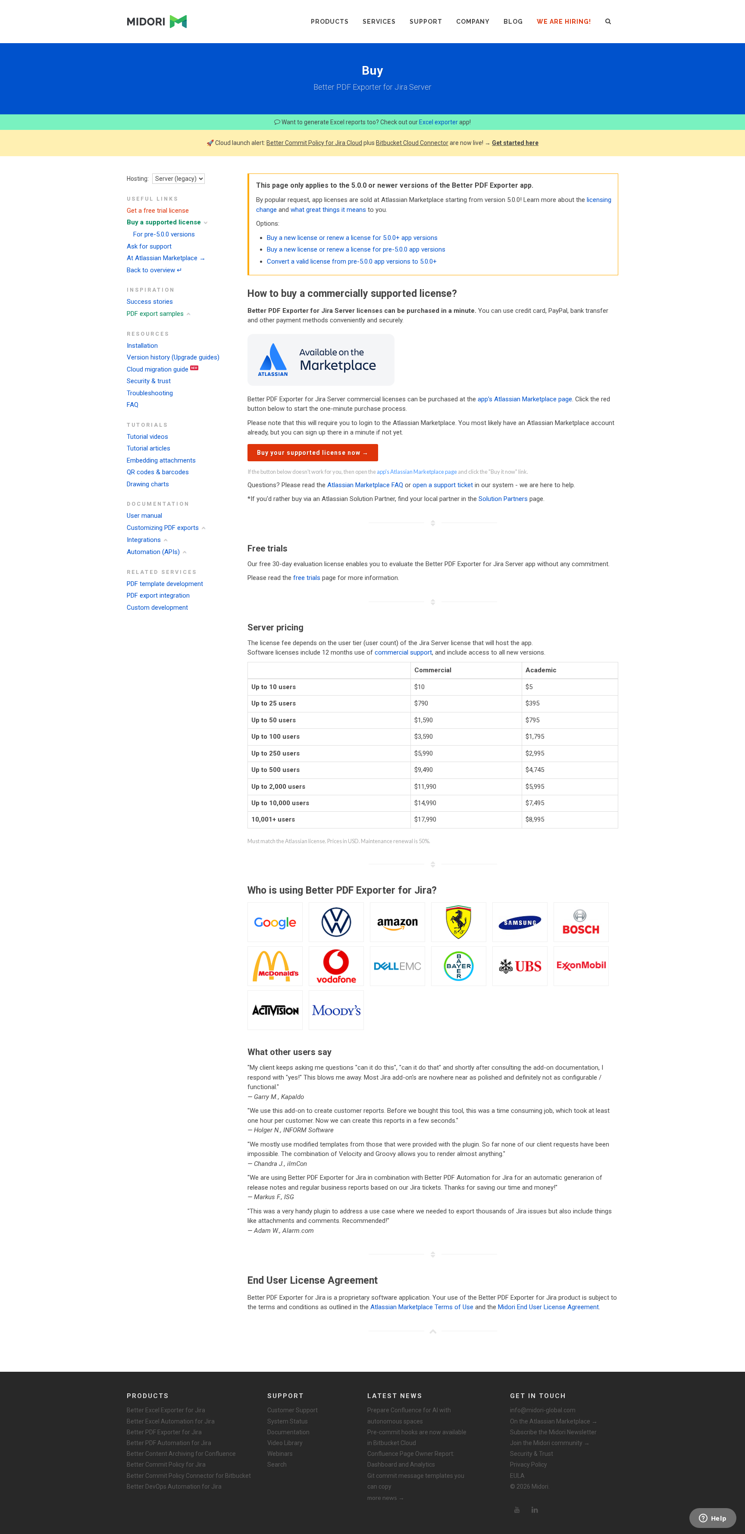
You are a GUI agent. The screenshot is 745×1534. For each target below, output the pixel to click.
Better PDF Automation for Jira (169, 1443)
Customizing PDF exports (163, 528)
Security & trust (149, 381)
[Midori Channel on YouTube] (517, 1510)
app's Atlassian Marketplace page (525, 399)
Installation (142, 346)
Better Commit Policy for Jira (166, 1464)
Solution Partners (503, 499)
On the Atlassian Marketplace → (554, 1421)
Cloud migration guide (157, 369)
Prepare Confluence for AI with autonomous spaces (409, 1415)
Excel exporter (438, 122)
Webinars (280, 1453)
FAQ (132, 405)
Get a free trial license (158, 210)
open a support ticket (443, 485)
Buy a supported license (164, 222)
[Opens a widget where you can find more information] (712, 1519)
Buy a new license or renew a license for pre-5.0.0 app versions (356, 249)
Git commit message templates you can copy (415, 1481)
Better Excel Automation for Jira (171, 1421)
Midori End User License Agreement (548, 1307)
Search (277, 1464)
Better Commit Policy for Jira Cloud (314, 142)
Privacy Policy (528, 1464)
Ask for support (149, 246)
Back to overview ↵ (154, 270)
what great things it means (328, 210)
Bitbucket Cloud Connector (412, 142)
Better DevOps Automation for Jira (174, 1486)
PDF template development (165, 584)
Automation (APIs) (153, 552)
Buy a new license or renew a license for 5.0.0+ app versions (352, 238)
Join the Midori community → (550, 1443)
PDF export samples (155, 314)
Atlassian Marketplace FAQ (365, 485)
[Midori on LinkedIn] (535, 1510)
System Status (287, 1421)
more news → (385, 1497)
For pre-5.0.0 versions (164, 234)
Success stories (150, 302)
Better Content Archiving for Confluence (181, 1453)
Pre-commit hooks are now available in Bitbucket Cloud (416, 1437)
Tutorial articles (148, 448)
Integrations (144, 540)
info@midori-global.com (543, 1410)
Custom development (157, 607)
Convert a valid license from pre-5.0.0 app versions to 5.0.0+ (352, 261)
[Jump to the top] (433, 1331)
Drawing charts (148, 484)
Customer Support (292, 1410)
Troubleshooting (150, 393)
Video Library (285, 1443)
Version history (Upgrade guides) (173, 357)
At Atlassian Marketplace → (166, 258)
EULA (517, 1475)
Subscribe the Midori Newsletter (553, 1432)
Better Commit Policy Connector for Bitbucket (189, 1475)
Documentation (288, 1432)
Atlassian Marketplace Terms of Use (421, 1307)
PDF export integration (158, 595)
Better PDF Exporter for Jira (164, 1432)
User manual (144, 516)
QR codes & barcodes (158, 472)
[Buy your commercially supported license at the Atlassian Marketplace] (320, 359)
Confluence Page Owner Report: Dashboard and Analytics (410, 1459)
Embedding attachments (161, 460)
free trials (306, 578)
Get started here (515, 142)
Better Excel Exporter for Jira (166, 1410)
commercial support (403, 652)
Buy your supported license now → (313, 452)
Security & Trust (531, 1453)
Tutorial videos (147, 437)
